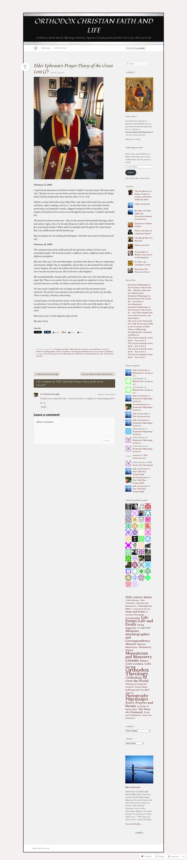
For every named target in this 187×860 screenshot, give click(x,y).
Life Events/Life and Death (139, 620)
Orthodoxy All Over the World (136, 679)
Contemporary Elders (61, 349)
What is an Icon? (142, 245)
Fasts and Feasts (94, 349)
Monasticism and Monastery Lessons (84, 351)
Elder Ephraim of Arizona (79, 349)
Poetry (130, 702)
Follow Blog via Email (134, 147)
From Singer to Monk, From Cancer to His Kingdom (144, 255)
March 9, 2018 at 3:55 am (106, 394)
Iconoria (136, 455)
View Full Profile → (133, 824)
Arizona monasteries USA (53, 354)
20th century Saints (139, 597)
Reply (43, 407)
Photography (137, 696)
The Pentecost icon (141, 416)
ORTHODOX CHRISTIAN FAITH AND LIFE (93, 26)
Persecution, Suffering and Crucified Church (137, 690)
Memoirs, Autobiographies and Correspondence (53, 351)
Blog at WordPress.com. (40, 848)
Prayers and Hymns (105, 351)
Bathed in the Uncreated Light (46, 374)
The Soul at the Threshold (140, 321)
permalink (140, 48)
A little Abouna (132, 600)
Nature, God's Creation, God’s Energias (138, 663)
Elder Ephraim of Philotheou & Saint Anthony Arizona (83, 354)
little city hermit (58, 72)
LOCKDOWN (143, 628)
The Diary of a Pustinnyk (138, 711)
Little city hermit (60, 48)
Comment (106, 440)
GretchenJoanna (47, 394)
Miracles (131, 644)
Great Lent (105, 349)
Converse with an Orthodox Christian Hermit (98, 374)
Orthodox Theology (137, 672)
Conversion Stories (141, 609)
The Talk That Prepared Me (140, 324)
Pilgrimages (45, 48)
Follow (131, 172)
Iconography (133, 618)
